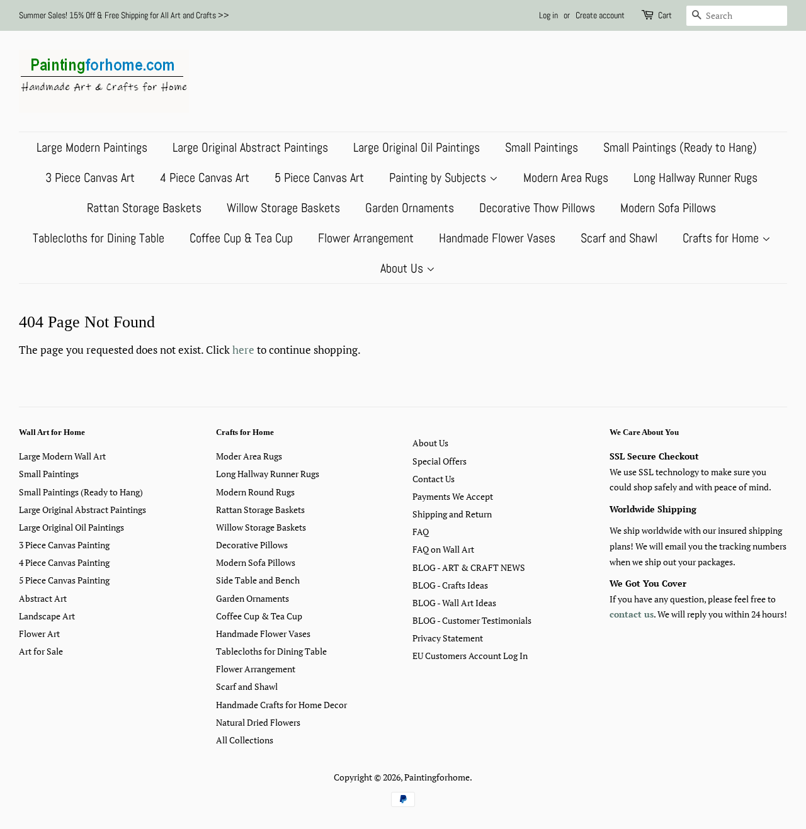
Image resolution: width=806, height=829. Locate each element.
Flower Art (39, 634)
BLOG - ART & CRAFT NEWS (468, 567)
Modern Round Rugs (255, 492)
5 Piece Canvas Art (319, 177)
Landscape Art (47, 616)
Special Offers (439, 461)
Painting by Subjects (439, 177)
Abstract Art (43, 598)
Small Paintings (541, 147)
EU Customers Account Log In (470, 656)
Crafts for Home (722, 238)
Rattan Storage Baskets (144, 208)
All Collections (244, 740)
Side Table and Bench (258, 580)
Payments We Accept (452, 496)
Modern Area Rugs (565, 177)
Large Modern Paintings (92, 147)
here (243, 349)
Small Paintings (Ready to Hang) (680, 147)
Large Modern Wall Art (62, 456)
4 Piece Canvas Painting (64, 562)
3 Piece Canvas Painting (64, 545)
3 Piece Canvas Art (90, 177)
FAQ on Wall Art (443, 549)
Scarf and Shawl (619, 238)
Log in (548, 15)
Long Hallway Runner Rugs (695, 177)
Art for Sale (41, 651)
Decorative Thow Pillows (537, 208)
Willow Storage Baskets (283, 208)
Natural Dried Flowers (258, 722)
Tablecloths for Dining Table (98, 238)
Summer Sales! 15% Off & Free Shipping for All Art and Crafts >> (124, 15)
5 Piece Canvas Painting (64, 580)
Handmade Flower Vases (497, 238)
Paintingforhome (437, 777)
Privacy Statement (447, 638)
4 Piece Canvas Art (204, 177)
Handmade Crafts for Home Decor (281, 705)
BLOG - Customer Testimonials (471, 620)
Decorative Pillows (252, 545)
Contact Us (433, 479)
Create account (600, 15)
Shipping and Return (452, 514)
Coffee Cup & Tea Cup (241, 238)
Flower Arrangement (366, 238)
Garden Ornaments (409, 208)
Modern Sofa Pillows (668, 208)
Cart (665, 15)
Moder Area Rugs (249, 456)
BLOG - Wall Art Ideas (454, 603)
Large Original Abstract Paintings (250, 147)
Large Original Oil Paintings (416, 147)
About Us (403, 268)
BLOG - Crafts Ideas (450, 585)
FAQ (420, 532)
